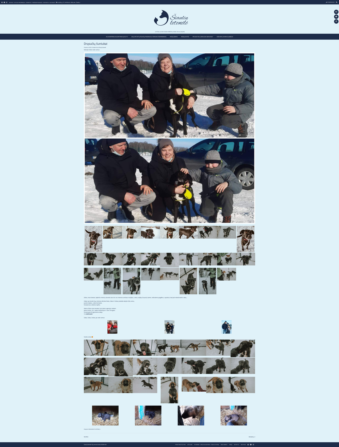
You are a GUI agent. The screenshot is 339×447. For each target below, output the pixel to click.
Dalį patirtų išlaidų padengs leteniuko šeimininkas (148, 36)
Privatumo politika (180, 444)
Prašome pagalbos (37, 2)
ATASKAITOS (28, 2)
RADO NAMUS (224, 444)
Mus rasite (52, 2)
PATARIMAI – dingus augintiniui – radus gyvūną (206, 444)
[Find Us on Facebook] (336, 16)
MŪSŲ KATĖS (185, 36)
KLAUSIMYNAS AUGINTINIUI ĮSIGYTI (117, 36)
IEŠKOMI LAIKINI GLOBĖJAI (225, 36)
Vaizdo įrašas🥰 (88, 337)
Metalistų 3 (252, 437)
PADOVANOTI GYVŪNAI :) (94, 429)
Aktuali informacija (19, 2)
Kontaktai (46, 2)
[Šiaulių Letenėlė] (169, 17)
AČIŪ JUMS (189, 444)
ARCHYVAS (243, 444)
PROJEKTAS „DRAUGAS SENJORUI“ (203, 36)
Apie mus (11, 2)
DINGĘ (230, 444)
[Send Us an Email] (336, 12)
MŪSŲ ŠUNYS (174, 36)
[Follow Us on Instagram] (336, 21)
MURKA (86, 437)
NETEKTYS (236, 444)
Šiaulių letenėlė (102, 47)
